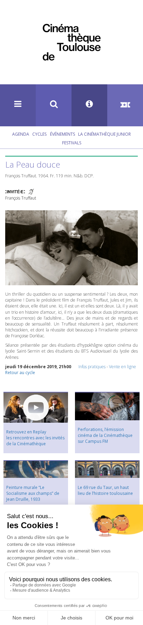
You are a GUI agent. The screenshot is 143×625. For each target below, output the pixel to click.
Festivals (71, 143)
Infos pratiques (92, 367)
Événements (62, 134)
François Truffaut (20, 198)
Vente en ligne (122, 367)
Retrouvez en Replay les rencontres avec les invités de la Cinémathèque (35, 438)
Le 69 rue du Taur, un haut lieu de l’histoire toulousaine (105, 490)
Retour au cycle (20, 372)
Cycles (39, 134)
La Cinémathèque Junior (104, 134)
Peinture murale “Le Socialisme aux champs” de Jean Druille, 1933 (32, 493)
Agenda (20, 134)
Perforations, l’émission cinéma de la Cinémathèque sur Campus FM (105, 435)
